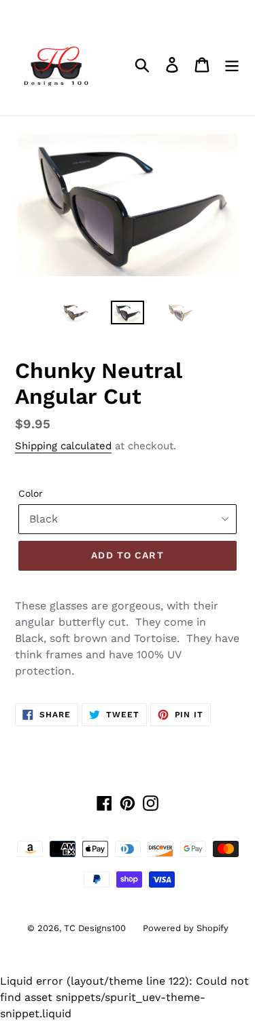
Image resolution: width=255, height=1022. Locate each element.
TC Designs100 (95, 928)
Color (30, 493)
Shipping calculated (63, 446)
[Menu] (232, 65)
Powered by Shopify (185, 928)
